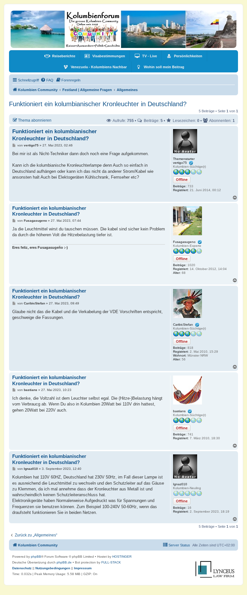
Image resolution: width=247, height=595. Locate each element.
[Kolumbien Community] (123, 29)
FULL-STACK (111, 562)
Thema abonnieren (34, 120)
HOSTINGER (122, 556)
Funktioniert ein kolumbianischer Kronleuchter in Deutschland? (98, 103)
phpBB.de (64, 562)
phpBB (36, 556)
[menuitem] (60, 56)
